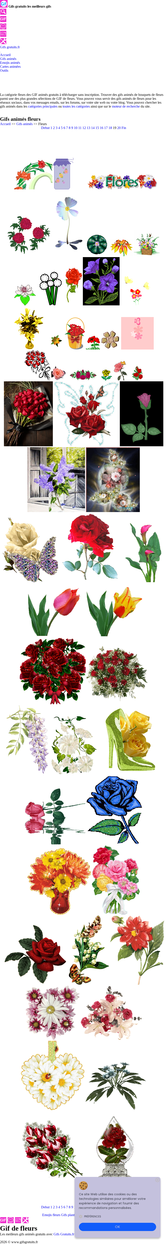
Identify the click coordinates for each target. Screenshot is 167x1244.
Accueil (5, 124)
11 (80, 128)
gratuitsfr (10, 47)
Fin (124, 128)
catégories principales (42, 106)
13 (88, 128)
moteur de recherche (126, 106)
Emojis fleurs (51, 1215)
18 (110, 128)
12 (84, 128)
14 (93, 128)
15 (97, 128)
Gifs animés (24, 124)
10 (75, 128)
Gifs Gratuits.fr (63, 1234)
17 (106, 128)
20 (119, 128)
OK (117, 1226)
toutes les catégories (76, 106)
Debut (45, 128)
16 (101, 128)
